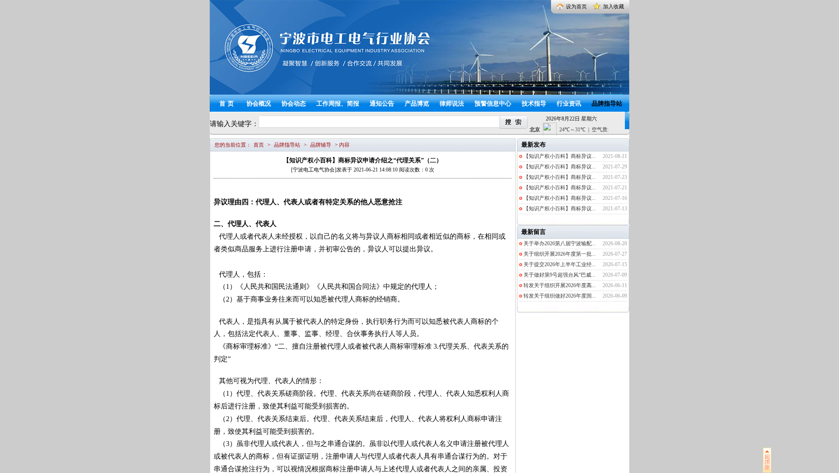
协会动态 (293, 103)
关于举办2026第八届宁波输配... (560, 243)
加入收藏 (613, 6)
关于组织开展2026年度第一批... (560, 254)
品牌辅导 (320, 145)
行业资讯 (569, 103)
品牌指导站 (607, 103)
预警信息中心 (493, 103)
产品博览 (417, 103)
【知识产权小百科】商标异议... (560, 156)
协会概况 (258, 103)
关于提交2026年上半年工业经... (560, 264)
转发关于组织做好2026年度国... (560, 296)
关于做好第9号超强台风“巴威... (559, 275)
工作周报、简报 (337, 103)
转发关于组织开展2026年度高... (560, 285)
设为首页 (576, 6)
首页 (227, 103)
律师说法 (452, 103)
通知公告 (382, 103)
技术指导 (534, 103)
